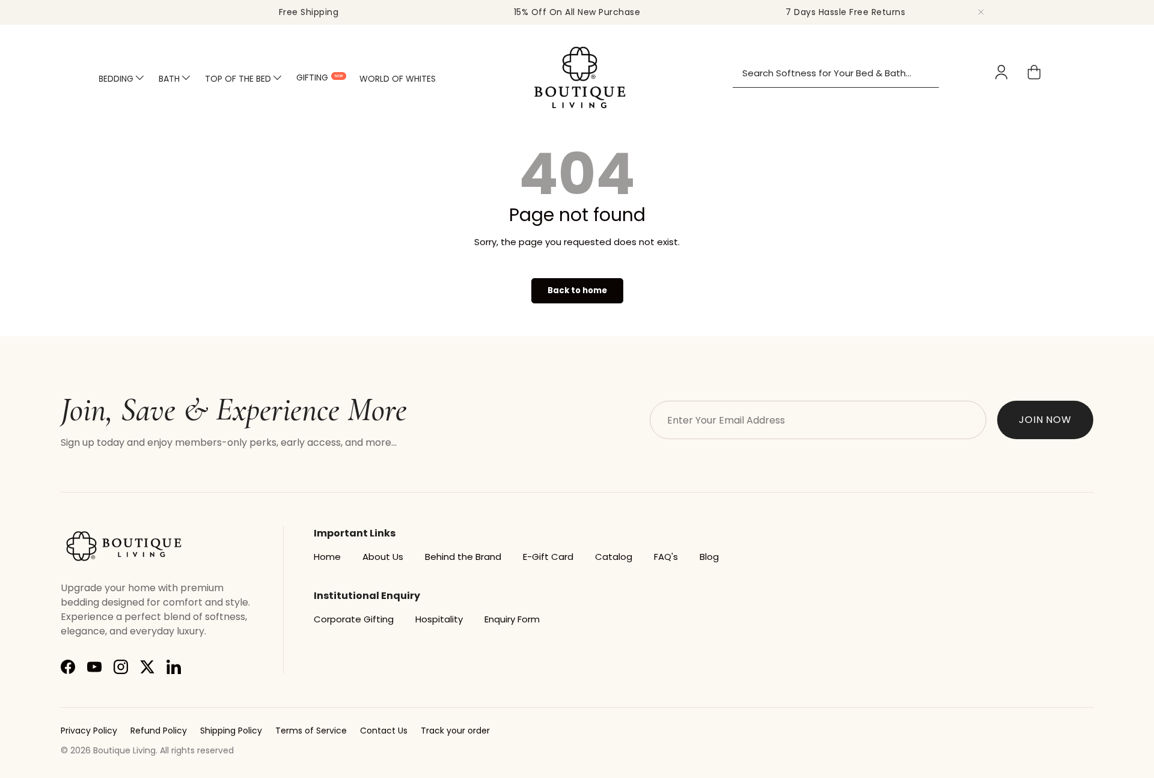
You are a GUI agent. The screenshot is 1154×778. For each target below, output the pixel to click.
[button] (1034, 72)
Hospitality (439, 619)
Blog (709, 556)
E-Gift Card (548, 556)
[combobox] (836, 73)
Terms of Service (311, 731)
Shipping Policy (231, 731)
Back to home (577, 290)
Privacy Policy (89, 731)
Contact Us (384, 731)
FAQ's (666, 556)
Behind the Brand (463, 556)
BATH (169, 79)
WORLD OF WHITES (397, 79)
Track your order (455, 731)
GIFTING (312, 77)
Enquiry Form (512, 619)
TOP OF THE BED (238, 79)
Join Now (1045, 420)
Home (327, 556)
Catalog (613, 556)
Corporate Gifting (354, 619)
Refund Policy (158, 731)
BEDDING (116, 79)
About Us (382, 556)
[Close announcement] (981, 12)
